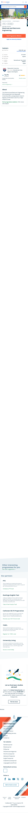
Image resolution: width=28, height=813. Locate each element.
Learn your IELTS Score (14, 293)
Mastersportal (7, 747)
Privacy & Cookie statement (16, 798)
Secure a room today (8, 649)
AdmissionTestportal (9, 756)
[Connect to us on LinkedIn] (9, 779)
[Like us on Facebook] (5, 779)
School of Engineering (6, 84)
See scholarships (6, 518)
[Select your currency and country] (5, 770)
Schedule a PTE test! (14, 271)
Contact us (6, 738)
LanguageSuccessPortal (9, 763)
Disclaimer (23, 797)
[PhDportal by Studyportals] (5, 2)
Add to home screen (11, 785)
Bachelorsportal (7, 744)
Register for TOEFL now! (9, 634)
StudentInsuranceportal (9, 760)
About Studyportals (8, 726)
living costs (5, 497)
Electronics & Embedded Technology (9, 21)
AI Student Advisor (8, 731)
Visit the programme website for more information (14, 174)
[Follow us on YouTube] (13, 779)
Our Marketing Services (9, 733)
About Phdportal (7, 729)
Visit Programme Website (14, 36)
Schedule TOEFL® (14, 259)
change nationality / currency (8, 477)
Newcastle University (6, 26)
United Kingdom (16, 21)
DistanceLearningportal (9, 751)
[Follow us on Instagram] (22, 779)
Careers (5, 735)
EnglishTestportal (8, 758)
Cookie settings (9, 798)
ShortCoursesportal (8, 754)
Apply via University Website (14, 39)
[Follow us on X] (18, 779)
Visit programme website (9, 102)
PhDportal (6, 749)
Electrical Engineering (6, 328)
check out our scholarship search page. (11, 550)
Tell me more (14, 702)
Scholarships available (21, 51)
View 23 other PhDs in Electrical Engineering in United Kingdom (12, 334)
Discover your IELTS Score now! (11, 619)
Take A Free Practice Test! (14, 246)
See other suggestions (8, 569)
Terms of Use (4, 798)
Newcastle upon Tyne (17, 70)
